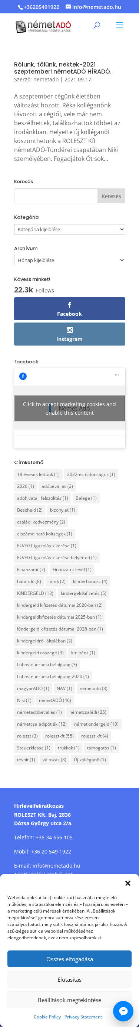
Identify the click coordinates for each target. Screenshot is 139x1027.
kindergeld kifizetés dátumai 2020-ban (60, 605)
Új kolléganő (90, 760)
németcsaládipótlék (42, 724)
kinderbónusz (90, 581)
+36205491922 (41, 6)
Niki (24, 700)
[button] (128, 883)
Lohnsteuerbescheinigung (47, 664)
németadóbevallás (39, 712)
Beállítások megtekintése (69, 1000)
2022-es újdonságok (91, 474)
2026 (25, 486)
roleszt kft (94, 736)
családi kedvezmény (41, 522)
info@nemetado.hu (56, 865)
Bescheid (30, 510)
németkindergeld (96, 724)
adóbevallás (57, 486)
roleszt (27, 736)
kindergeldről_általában (44, 641)
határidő (29, 581)
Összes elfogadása (69, 959)
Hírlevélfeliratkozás (39, 805)
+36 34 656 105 (54, 837)
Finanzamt (31, 569)
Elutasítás (69, 979)
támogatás (101, 748)
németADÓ (55, 700)
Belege (86, 498)
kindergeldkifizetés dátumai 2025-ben (59, 617)
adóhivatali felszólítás (42, 498)
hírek (57, 581)
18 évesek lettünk (38, 474)
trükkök (69, 748)
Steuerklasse (33, 748)
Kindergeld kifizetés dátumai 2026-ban (60, 629)
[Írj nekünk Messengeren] (123, 1011)
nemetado (46, 79)
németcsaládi (87, 712)
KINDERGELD (35, 593)
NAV (64, 688)
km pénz (83, 652)
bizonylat (62, 510)
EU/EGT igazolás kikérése (46, 545)
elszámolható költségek (44, 534)
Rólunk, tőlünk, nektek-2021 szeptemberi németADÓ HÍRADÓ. (63, 68)
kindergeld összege (40, 652)
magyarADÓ (33, 688)
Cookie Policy (47, 1017)
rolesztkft (59, 736)
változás (54, 760)
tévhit (26, 760)
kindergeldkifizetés (83, 593)
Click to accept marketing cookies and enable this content (69, 408)
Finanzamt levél (72, 569)
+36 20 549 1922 (51, 851)
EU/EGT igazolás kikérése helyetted (57, 557)
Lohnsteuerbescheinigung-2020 (53, 676)
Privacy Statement (83, 1017)
